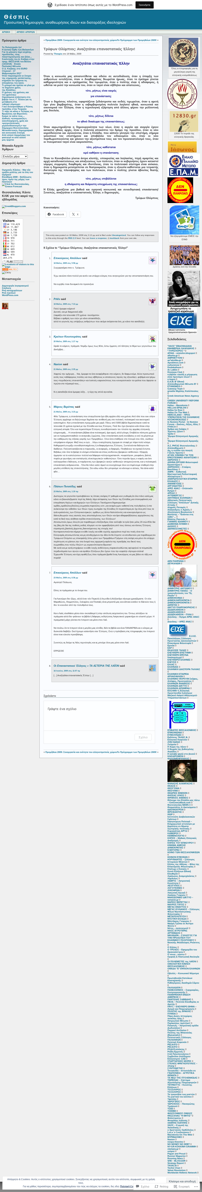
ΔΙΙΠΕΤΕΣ (172, 605)
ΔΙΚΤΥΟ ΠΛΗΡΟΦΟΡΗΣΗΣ (181, 607)
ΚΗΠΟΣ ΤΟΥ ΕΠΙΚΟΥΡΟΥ (180, 843)
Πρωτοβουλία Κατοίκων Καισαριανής (179, 979)
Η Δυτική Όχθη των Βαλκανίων (18, 49)
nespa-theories (175, 1142)
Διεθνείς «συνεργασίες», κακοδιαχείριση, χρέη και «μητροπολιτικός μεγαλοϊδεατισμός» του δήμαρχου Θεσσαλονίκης (15, 123)
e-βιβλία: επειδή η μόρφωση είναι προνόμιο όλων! (182, 375)
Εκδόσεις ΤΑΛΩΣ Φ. (177, 737)
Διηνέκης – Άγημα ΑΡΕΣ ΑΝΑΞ (183, 617)
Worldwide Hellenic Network (182, 1172)
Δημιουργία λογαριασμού (15, 286)
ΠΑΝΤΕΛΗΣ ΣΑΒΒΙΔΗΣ (179, 999)
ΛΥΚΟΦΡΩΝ (173, 890)
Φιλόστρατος (174, 1118)
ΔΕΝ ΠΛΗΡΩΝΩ (175, 561)
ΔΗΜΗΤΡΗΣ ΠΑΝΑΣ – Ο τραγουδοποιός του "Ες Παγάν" (179, 593)
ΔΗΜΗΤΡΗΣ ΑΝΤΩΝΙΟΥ (179, 588)
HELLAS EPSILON (176, 407)
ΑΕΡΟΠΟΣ (172, 460)
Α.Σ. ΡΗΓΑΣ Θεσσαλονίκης (181, 445)
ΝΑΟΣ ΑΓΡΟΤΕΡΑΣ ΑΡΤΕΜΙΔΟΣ (177, 931)
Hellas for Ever (174, 410)
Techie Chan (173, 1168)
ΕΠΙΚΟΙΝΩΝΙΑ (174, 732)
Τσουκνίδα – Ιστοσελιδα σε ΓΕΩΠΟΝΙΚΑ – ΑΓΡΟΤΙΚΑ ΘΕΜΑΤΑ (181, 1073)
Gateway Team (175, 389)
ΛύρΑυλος (172, 878)
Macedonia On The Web (179, 1134)
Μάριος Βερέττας (64, 406)
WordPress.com (10, 295)
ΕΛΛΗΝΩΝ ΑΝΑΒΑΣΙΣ (178, 683)
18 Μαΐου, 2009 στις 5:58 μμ (66, 263)
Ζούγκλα (171, 744)
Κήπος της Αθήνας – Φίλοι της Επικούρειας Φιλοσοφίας (183, 865)
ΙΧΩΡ (170, 814)
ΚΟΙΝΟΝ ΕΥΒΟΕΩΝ (177, 857)
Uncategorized (119, 235)
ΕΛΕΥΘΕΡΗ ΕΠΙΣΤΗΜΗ (179, 652)
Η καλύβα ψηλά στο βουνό (181, 754)
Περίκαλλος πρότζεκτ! (178, 1023)
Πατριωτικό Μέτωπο (177, 1021)
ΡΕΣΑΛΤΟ (172, 1044)
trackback (114, 238)
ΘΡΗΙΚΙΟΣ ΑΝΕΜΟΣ (177, 798)
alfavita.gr (172, 355)
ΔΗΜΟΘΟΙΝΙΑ (174, 598)
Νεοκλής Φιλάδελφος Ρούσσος (183, 942)
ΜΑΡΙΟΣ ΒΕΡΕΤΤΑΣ (177, 902)
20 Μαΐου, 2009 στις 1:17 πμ (66, 341)
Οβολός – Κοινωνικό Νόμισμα (183, 973)
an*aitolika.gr (174, 360)
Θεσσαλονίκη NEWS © (179, 805)
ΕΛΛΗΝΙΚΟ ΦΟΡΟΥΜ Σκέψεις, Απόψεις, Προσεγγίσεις (182, 680)
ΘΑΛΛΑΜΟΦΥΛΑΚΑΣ (178, 758)
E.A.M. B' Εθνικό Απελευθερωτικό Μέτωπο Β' (181, 382)
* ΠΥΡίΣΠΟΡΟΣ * (175, 351)
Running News (175, 1158)
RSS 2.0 (72, 238)
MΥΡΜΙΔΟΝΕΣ (174, 1137)
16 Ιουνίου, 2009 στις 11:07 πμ (67, 671)
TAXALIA (172, 1165)
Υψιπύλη (171, 1099)
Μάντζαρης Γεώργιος (178, 921)
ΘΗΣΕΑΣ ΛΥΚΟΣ (175, 795)
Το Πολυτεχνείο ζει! (12, 47)
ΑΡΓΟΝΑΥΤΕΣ (174, 486)
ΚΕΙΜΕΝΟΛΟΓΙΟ (175, 836)
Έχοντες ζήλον (175, 431)
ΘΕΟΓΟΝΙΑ (173, 788)
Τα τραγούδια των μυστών (181, 1094)
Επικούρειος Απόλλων (67, 258)
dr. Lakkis (172, 370)
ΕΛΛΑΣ (171, 664)
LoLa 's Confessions (178, 1132)
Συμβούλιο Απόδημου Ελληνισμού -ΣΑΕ (178, 1057)
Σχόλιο (143, 737)
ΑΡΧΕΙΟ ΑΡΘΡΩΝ (26, 32)
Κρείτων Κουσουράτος (67, 336)
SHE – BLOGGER (176, 1161)
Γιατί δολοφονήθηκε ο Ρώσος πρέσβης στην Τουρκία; (17, 107)
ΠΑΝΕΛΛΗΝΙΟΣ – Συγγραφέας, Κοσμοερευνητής (183, 991)
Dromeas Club (174, 372)
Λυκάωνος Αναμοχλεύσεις (181, 876)
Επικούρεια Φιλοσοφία (179, 643)
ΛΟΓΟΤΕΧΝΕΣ (174, 888)
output (171, 1151)
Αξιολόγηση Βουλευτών (179, 512)
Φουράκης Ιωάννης (177, 1120)
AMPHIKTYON (174, 358)
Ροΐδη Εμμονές (175, 1051)
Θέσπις (17, 17)
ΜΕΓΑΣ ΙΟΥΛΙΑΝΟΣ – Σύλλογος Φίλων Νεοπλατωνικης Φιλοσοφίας (183, 911)
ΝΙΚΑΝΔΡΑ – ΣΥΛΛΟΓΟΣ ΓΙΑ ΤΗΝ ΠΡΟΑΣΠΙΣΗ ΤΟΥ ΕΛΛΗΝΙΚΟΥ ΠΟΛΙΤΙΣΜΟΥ (182, 937)
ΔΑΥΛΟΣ (171, 526)
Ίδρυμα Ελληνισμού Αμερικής (182, 436)
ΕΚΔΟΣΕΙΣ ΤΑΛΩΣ (176, 650)
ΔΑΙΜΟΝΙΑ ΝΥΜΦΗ (177, 524)
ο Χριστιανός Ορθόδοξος (180, 1130)
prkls (57, 299)
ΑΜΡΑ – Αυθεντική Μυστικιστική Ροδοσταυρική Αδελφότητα (182, 474)
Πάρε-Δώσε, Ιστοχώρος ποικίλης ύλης (179, 1017)
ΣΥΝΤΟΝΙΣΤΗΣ (175, 1068)
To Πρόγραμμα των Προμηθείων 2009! (137, 40)
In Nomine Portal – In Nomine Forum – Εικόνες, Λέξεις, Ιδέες (182, 423)
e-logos (171, 379)
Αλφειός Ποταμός (176, 507)
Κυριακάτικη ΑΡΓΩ (177, 831)
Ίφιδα (170, 434)
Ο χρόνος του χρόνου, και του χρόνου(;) (15, 93)
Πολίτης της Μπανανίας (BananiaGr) (179, 1033)
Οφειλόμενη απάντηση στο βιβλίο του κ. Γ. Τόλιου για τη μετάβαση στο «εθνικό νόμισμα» (17, 100)
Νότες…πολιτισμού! (177, 928)
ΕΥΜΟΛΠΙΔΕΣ (174, 735)
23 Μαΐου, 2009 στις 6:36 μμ (66, 578)
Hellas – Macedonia (177, 405)
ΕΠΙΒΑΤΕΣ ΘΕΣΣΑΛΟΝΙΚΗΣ (181, 730)
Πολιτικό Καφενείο (177, 1042)
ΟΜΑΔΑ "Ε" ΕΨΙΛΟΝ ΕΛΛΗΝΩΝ (183, 968)
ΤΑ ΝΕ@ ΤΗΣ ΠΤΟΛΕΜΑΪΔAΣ (182, 1078)
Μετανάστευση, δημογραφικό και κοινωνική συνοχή (17, 131)
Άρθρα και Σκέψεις (177, 429)
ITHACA (171, 426)
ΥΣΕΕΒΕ (171, 1111)
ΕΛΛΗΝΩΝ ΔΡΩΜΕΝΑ (178, 688)
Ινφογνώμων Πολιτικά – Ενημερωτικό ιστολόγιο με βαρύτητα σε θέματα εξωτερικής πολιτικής (181, 825)
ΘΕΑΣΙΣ (171, 786)
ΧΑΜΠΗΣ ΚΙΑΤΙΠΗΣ (177, 1123)
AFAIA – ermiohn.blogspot (181, 353)
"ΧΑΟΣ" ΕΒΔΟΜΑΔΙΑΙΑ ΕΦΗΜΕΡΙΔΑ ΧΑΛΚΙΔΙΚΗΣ (180, 347)
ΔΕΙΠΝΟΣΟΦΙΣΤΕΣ (177, 528)
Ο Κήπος (172, 947)
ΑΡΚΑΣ (171, 493)
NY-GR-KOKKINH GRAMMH (181, 1146)
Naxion (171, 1139)
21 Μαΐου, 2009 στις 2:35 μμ (66, 369)
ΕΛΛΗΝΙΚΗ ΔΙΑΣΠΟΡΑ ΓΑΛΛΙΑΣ (183, 669)
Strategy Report (175, 1163)
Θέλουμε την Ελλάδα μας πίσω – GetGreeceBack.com (183, 801)
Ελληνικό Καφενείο (177, 739)
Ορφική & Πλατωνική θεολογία (183, 957)
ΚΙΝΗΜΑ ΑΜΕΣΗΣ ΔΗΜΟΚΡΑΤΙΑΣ (176, 846)
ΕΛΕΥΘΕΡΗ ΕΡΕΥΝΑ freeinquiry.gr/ (177, 656)
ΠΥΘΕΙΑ (171, 1013)
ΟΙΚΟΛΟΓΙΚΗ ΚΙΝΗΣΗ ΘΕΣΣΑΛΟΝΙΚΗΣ (178, 965)
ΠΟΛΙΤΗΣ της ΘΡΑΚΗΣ (179, 1011)
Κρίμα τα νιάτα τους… (13, 116)
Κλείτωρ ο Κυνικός (177, 869)
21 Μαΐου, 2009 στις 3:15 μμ (66, 412)
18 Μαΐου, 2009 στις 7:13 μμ (66, 304)
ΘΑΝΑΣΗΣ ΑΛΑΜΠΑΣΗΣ (180, 783)
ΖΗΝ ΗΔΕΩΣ (173, 742)
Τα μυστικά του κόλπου (179, 1097)
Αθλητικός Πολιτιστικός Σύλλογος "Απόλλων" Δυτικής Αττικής (183, 502)
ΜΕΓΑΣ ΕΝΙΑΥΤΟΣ (176, 907)
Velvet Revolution (176, 1170)
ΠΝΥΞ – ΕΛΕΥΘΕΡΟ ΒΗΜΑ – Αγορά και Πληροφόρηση (181, 1007)
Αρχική (6, 32)
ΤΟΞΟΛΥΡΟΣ (174, 1089)
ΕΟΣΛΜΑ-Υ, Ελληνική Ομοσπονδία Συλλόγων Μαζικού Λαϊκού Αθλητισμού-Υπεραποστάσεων (182, 694)
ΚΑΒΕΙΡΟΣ (173, 833)
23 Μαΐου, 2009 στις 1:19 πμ (66, 491)
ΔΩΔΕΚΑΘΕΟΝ (175, 610)
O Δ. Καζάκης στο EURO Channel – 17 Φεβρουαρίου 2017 (14, 71)
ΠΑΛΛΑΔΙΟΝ (173, 987)
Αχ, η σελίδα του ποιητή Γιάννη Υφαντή (180, 451)
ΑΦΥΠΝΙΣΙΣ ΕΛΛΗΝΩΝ (179, 498)
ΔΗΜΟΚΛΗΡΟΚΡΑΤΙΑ (178, 600)
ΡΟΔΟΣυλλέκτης (176, 1049)
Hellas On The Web (177, 412)
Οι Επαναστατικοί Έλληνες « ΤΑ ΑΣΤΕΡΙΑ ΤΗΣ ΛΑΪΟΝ (86, 665)
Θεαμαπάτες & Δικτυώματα (181, 807)
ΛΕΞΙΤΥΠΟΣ (173, 885)
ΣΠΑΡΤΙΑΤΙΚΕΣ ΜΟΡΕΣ (179, 1061)
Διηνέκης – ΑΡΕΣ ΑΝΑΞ (179, 621)
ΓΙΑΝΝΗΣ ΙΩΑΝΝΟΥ (177, 521)
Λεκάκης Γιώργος (176, 895)
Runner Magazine (176, 1156)
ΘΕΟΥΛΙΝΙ (172, 790)
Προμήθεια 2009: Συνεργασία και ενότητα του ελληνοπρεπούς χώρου (81, 40)
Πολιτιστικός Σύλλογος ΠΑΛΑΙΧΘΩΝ (179, 1038)
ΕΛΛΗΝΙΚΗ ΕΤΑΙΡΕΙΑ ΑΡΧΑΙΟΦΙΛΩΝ (178, 675)
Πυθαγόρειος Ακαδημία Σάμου (183, 983)
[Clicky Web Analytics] (10, 270)
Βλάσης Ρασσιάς (176, 519)
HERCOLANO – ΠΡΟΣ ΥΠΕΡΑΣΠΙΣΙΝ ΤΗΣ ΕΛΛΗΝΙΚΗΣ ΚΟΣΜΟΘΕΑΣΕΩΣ (183, 417)
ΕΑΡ (169, 648)
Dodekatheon (174, 367)
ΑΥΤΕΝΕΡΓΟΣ (174, 495)
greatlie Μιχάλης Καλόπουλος (182, 391)
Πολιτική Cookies (129, 1186)
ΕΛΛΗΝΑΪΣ (172, 667)
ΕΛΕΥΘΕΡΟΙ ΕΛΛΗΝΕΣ (179, 660)
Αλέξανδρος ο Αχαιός (178, 510)
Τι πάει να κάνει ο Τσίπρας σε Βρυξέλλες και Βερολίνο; (17, 112)
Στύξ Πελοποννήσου (178, 1054)
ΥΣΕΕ (170, 1108)
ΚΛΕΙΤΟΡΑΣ (173, 850)
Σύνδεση (6, 288)
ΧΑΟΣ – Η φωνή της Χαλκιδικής (177, 1126)
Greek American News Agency (183, 396)
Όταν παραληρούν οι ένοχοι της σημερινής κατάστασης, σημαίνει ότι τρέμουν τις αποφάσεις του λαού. (16, 79)
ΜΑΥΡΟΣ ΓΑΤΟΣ (175, 904)
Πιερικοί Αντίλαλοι (176, 1030)
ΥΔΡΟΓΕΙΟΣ (173, 1101)
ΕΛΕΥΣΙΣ (171, 662)
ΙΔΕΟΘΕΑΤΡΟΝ (175, 809)
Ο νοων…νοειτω (175, 954)
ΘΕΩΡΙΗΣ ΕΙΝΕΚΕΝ (177, 793)
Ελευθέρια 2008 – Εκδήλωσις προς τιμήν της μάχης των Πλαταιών (17, 179)
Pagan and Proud (176, 1153)
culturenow (173, 365)
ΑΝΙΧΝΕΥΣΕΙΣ (174, 483)
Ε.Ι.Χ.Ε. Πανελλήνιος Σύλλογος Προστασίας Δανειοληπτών (181, 638)
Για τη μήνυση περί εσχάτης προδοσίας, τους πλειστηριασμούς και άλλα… (17, 54)
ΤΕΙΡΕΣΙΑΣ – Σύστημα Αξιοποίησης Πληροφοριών (181, 1081)
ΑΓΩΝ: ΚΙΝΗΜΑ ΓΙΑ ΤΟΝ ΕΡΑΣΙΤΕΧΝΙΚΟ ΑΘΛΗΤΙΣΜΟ (182, 456)
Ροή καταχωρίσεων (12, 290)
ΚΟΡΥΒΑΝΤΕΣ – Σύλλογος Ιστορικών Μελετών (181, 860)
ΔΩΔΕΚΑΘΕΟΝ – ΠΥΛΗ (179, 614)
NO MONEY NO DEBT (178, 1144)
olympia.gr (173, 1149)
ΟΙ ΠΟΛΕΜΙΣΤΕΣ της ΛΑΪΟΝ (181, 961)
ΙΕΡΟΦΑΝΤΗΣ (174, 812)
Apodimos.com (175, 362)
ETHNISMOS (173, 386)
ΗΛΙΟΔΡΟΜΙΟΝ (175, 756)
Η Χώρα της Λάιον (176, 747)
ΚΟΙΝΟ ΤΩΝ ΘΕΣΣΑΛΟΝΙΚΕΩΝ (183, 852)
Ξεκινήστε (145, 4)
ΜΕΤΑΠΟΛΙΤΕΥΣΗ (176, 916)
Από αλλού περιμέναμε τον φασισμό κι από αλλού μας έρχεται (16, 137)
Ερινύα (171, 645)
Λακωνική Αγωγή (176, 892)
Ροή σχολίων (9, 293)
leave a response (98, 238)
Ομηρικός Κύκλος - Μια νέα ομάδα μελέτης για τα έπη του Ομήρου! (17, 172)
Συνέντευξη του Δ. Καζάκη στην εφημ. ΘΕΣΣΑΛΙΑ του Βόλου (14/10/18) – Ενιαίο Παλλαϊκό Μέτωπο (18, 62)
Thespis (58, 54)
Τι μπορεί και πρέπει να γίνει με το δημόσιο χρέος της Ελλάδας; (18, 87)
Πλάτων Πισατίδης (65, 486)
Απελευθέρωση (175, 448)
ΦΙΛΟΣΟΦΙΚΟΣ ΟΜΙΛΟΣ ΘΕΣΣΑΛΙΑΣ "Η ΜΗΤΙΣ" (179, 1114)
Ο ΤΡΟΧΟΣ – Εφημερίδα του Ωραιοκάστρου (182, 950)
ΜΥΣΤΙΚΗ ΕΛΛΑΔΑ (177, 919)
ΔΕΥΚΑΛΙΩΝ (173, 563)
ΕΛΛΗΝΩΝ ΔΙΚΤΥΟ (177, 686)
